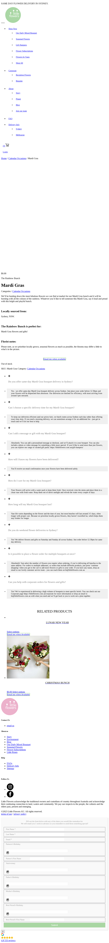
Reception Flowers (23, 75)
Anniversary (10, 863)
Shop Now (13, 29)
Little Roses (12, 752)
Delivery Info (14, 125)
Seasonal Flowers (23, 39)
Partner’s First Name (13, 858)
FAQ (10, 119)
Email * (9, 839)
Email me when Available (18, 634)
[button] (54, 938)
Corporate (12, 71)
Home (4, 158)
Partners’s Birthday (13, 844)
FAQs (9, 763)
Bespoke (19, 81)
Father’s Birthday (12, 877)
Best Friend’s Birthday (14, 905)
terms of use (6, 814)
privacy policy (20, 814)
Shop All (19, 63)
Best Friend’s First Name (15, 920)
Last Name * (10, 834)
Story (18, 93)
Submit (54, 925)
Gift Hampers (21, 45)
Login (5, 152)
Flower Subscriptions (24, 51)
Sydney (19, 129)
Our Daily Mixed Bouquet (26, 33)
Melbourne (20, 135)
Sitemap (10, 768)
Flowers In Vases (23, 57)
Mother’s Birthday (13, 891)
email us (10, 725)
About (11, 89)
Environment (12, 739)
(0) (4, 146)
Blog (18, 105)
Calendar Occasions (17, 158)
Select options (13, 632)
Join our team (21, 111)
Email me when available (54, 359)
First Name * (11, 829)
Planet (18, 99)
